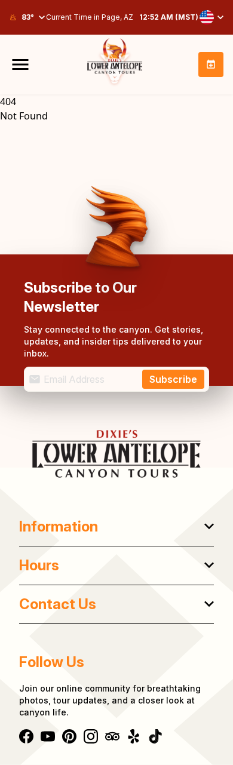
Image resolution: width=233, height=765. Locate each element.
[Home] (116, 454)
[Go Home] (115, 64)
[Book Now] (210, 64)
